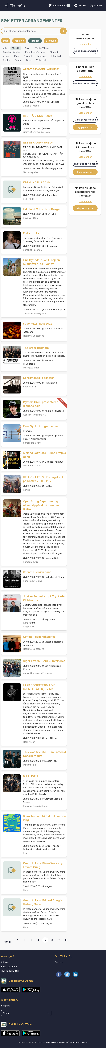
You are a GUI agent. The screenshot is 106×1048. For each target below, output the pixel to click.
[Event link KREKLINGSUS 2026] (11, 189)
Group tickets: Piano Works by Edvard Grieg (43, 865)
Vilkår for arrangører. (79, 1042)
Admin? (98, 5)
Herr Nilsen (29, 741)
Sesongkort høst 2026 (37, 323)
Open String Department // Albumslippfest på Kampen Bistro (41, 505)
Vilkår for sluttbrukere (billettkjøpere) (53, 1042)
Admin (4, 962)
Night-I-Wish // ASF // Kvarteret (44, 661)
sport (27, 48)
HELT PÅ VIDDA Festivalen (37, 132)
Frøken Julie (31, 233)
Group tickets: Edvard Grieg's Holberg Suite (42, 902)
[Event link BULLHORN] (11, 783)
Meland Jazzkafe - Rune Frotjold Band (44, 454)
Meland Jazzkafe (32, 465)
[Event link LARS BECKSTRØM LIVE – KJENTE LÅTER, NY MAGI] (11, 692)
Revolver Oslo (30, 218)
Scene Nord (29, 386)
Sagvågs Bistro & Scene (35, 806)
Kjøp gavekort (85, 127)
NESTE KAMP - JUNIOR (38, 142)
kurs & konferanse (35, 52)
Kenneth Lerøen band (37, 572)
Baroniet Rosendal (32, 249)
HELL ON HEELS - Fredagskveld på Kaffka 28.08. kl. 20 (43, 479)
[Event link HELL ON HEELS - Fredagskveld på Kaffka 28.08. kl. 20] (11, 484)
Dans (28, 60)
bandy (18, 60)
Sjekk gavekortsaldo (85, 119)
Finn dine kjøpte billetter (85, 83)
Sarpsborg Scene (32, 442)
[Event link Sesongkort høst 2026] (11, 330)
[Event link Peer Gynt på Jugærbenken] (11, 433)
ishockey (42, 56)
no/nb (82, 5)
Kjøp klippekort (85, 172)
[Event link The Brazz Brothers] (11, 355)
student (54, 52)
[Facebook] (59, 974)
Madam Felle (29, 764)
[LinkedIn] (75, 974)
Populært (19, 40)
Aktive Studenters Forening (37, 673)
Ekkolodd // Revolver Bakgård (42, 209)
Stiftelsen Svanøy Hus (34, 313)
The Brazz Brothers (36, 347)
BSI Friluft (28, 199)
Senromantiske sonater (38, 377)
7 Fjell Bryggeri (31, 105)
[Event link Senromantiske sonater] (11, 385)
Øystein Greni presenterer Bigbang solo (40, 404)
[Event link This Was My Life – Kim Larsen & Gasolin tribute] (11, 759)
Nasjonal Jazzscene (33, 335)
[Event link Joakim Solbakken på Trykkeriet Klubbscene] (11, 603)
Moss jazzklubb (31, 367)
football (28, 56)
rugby (6, 60)
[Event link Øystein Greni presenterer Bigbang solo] (11, 409)
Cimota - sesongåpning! (39, 636)
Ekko (25, 853)
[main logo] (14, 5)
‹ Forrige (7, 940)
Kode (25, 890)
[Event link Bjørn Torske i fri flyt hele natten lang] (11, 823)
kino (16, 56)
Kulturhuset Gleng (32, 581)
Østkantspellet (30, 172)
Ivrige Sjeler (29, 626)
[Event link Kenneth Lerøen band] (11, 579)
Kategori (35, 40)
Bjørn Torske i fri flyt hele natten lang (44, 818)
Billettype (51, 40)
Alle (5, 48)
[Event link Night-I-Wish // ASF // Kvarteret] (11, 668)
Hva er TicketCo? (10, 971)
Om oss (59, 962)
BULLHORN (30, 776)
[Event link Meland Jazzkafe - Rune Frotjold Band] (11, 460)
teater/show (42, 48)
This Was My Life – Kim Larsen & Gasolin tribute (44, 754)
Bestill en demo (9, 966)
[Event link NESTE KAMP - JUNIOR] (11, 149)
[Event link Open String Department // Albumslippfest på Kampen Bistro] (11, 508)
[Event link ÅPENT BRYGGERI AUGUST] (11, 76)
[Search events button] (63, 31)
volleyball (41, 60)
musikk (16, 48)
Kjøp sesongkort (85, 208)
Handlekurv (61, 5)
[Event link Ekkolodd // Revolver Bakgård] (11, 216)
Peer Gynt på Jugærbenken (41, 426)
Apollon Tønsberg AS (34, 414)
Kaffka (26, 489)
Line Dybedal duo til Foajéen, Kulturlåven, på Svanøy (42, 262)
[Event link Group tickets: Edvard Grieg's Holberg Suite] (11, 907)
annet (6, 56)
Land (4, 1008)
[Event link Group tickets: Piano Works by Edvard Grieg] (11, 870)
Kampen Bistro (31, 562)
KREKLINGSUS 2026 (36, 182)
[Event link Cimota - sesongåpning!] (11, 644)
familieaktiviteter (11, 52)
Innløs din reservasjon (85, 51)
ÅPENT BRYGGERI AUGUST (41, 69)
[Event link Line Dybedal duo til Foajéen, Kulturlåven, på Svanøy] (11, 267)
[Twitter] (67, 974)
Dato (5, 40)
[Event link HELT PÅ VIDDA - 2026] (11, 123)
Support (5, 1005)
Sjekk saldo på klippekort (85, 163)
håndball (56, 56)
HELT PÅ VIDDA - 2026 (37, 115)
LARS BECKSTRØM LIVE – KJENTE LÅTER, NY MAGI (40, 687)
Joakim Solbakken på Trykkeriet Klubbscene (44, 598)
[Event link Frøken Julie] (11, 240)
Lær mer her (85, 44)
